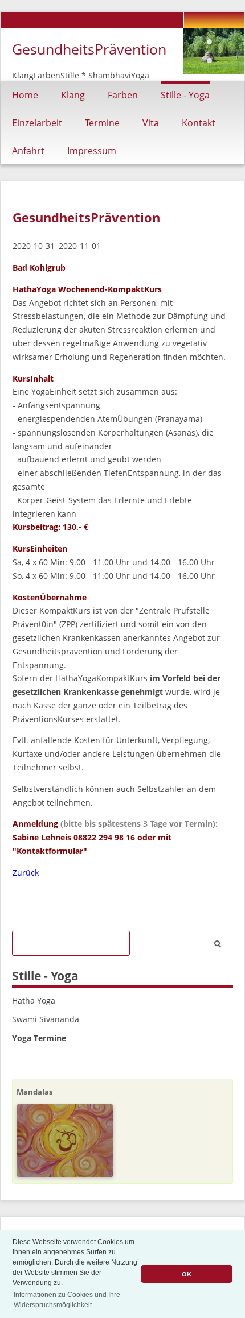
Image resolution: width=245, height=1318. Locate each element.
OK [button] (186, 1274)
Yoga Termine (39, 1038)
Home (25, 95)
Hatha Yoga (33, 1000)
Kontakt (198, 123)
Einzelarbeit (37, 123)
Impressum (91, 150)
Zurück (26, 872)
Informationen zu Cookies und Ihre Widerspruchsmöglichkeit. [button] (67, 1300)
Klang (73, 95)
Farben (123, 95)
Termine (102, 123)
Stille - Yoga (185, 95)
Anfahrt (28, 150)
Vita (150, 123)
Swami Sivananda (45, 1019)
